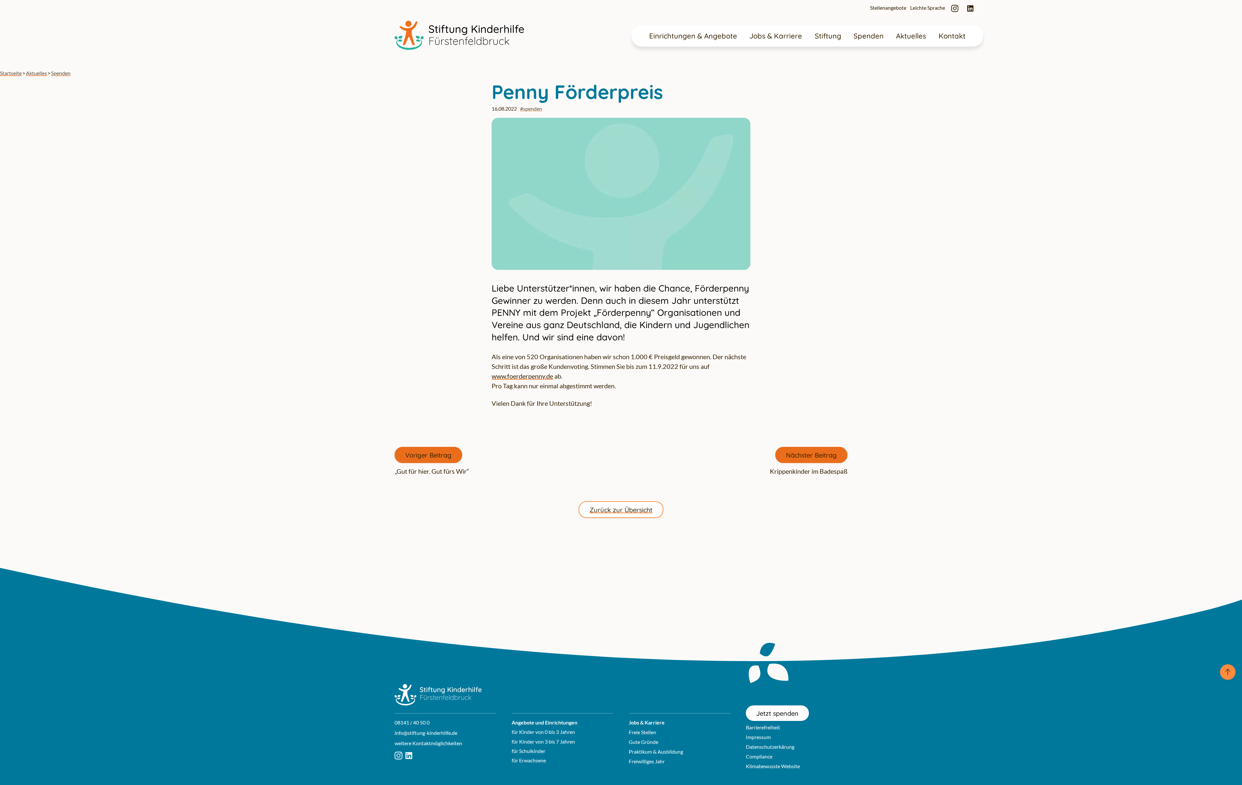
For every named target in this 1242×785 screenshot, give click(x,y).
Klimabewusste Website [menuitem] (773, 766)
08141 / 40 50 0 (412, 722)
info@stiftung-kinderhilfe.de (426, 733)
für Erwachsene (529, 760)
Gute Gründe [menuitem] (643, 742)
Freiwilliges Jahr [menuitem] (647, 761)
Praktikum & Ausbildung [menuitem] (656, 751)
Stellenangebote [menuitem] (888, 8)
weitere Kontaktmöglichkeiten (428, 743)
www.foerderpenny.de (522, 376)
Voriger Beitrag (428, 455)
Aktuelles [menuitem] (911, 35)
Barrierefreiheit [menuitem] (763, 727)
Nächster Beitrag (811, 455)
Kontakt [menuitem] (952, 35)
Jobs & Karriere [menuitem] (775, 35)
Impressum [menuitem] (758, 737)
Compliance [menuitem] (759, 756)
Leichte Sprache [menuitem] (927, 8)
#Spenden (531, 108)
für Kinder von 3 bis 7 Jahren (543, 741)
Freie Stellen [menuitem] (642, 732)
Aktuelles (36, 73)
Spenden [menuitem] (869, 35)
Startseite (11, 73)
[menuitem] (955, 8)
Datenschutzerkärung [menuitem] (770, 747)
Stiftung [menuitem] (828, 35)
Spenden (61, 73)
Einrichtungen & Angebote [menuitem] (693, 35)
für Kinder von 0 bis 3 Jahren (543, 732)
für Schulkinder (528, 751)
